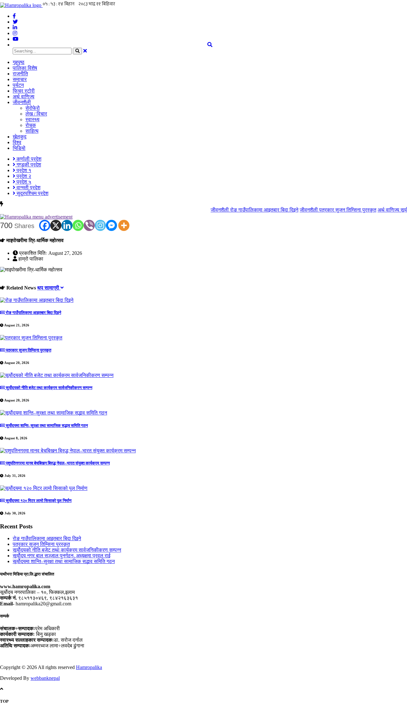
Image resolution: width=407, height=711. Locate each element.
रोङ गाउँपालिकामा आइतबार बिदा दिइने (246, 210)
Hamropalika (89, 667)
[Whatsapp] (78, 225)
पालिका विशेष (25, 68)
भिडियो (19, 148)
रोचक (30, 125)
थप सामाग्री (48, 287)
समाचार (20, 79)
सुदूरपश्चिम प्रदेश (31, 193)
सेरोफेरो (32, 108)
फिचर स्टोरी (24, 91)
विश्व (17, 142)
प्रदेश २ (23, 176)
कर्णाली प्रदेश (28, 159)
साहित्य (31, 131)
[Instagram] (100, 225)
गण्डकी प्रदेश (28, 164)
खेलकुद (19, 136)
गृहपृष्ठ (18, 62)
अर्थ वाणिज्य (23, 96)
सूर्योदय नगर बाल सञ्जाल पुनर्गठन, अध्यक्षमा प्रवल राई (61, 555)
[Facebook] (44, 225)
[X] (55, 225)
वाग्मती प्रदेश (27, 187)
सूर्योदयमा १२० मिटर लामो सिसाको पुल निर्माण (38, 500)
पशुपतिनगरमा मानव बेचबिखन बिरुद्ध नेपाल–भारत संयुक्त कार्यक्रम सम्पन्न (57, 463)
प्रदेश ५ (23, 182)
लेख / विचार (36, 113)
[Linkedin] (66, 225)
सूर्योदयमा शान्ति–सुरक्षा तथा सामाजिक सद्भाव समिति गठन (46, 425)
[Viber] (89, 225)
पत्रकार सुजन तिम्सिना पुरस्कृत (329, 210)
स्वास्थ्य (32, 119)
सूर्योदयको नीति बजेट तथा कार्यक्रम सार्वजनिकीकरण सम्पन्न (48, 387)
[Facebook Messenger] (111, 225)
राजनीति (20, 73)
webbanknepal (45, 678)
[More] (124, 225)
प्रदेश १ (23, 170)
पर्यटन (18, 85)
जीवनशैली (22, 102)
